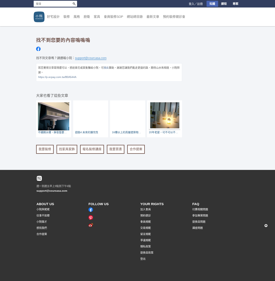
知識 (212, 3)
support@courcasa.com (90, 58)
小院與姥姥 (43, 209)
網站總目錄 (135, 17)
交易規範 (145, 227)
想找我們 (41, 227)
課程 (224, 3)
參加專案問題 (200, 215)
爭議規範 (145, 240)
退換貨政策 (146, 252)
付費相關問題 (200, 209)
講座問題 (197, 227)
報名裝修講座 (92, 149)
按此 (106, 67)
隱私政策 (145, 246)
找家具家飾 (67, 149)
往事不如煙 (43, 215)
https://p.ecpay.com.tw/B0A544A (57, 76)
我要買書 (115, 149)
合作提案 (136, 149)
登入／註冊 (196, 3)
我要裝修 (45, 149)
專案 (235, 3)
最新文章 (152, 17)
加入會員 (145, 209)
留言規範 (145, 233)
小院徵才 (41, 221)
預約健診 (145, 215)
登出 (143, 258)
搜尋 (74, 3)
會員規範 (145, 221)
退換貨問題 (198, 221)
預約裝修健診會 (174, 17)
